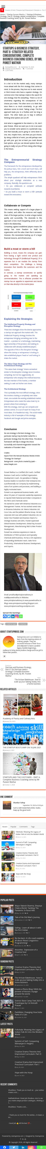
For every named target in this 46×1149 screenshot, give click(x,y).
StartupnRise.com (11, 67)
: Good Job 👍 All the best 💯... (19, 1123)
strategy (23, 624)
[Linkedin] (13, 616)
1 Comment (29, 69)
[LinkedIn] (23, 1139)
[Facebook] (5, 616)
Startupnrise (39, 1136)
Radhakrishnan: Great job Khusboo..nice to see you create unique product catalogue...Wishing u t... (26, 1100)
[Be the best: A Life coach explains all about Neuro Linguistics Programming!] (6, 941)
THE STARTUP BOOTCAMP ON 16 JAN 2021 (22, 747)
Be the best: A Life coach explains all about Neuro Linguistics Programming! (29, 940)
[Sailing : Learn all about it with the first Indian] (6, 931)
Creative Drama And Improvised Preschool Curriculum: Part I (29, 1063)
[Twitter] (9, 616)
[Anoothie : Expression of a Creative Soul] (6, 953)
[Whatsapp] (21, 616)
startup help (11, 624)
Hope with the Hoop (23, 874)
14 (29, 946)
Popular (13, 827)
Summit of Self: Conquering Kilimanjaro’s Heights (27, 1042)
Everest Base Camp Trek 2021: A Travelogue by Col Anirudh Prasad (29, 1003)
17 (28, 933)
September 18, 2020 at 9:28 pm (33, 805)
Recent (4, 827)
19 (31, 920)
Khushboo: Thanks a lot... (17, 1107)
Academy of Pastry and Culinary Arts (19, 718)
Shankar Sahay (19, 803)
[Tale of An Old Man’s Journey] (6, 920)
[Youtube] (25, 1139)
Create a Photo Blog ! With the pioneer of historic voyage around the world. (28, 991)
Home (2, 14)
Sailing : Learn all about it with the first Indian (28, 929)
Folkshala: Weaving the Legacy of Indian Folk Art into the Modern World (29, 1032)
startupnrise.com (17, 1136)
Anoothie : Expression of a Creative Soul (26, 951)
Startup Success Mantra (16, 14)
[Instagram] (17, 616)
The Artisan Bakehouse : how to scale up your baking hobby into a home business (27, 681)
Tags (33, 827)
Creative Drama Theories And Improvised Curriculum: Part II (28, 968)
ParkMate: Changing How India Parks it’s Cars (28, 1013)
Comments (23, 827)
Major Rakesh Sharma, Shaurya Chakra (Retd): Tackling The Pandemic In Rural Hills (28, 908)
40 (27, 913)
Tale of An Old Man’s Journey (27, 917)
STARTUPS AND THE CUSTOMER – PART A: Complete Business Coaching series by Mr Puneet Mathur (21, 779)
